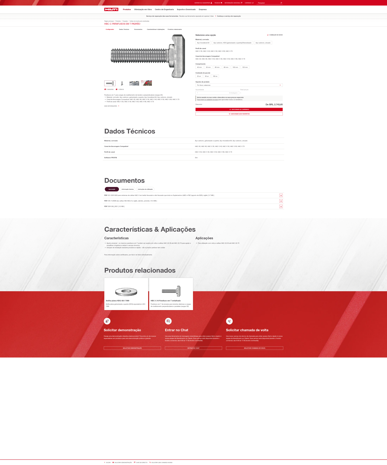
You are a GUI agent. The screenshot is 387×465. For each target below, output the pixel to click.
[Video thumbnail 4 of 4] (146, 83)
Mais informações (110, 106)
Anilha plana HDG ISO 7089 (117, 300)
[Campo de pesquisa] (281, 2)
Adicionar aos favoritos (240, 114)
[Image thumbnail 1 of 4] (109, 83)
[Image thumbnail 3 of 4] (134, 83)
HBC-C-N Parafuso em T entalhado (166, 300)
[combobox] (269, 2)
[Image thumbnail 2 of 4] (122, 83)
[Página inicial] (111, 9)
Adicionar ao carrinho (240, 109)
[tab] (110, 29)
